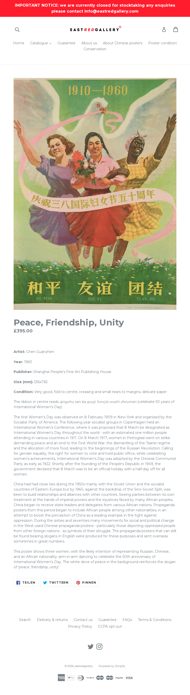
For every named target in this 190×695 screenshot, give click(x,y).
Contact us (83, 620)
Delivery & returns (52, 620)
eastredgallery (84, 666)
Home (18, 43)
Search (25, 620)
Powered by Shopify (112, 666)
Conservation (95, 49)
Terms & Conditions (154, 620)
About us (89, 43)
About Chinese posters (122, 43)
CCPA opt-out (110, 626)
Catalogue (42, 43)
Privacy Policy (80, 626)
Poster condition (162, 43)
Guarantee (66, 43)
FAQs (127, 620)
